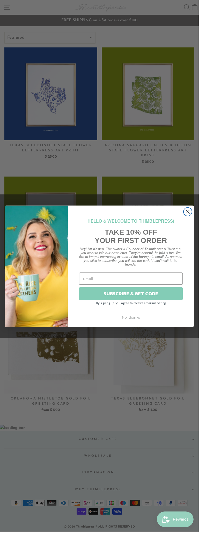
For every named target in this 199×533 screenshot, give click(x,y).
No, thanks (131, 317)
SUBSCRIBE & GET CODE (131, 293)
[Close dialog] (187, 211)
